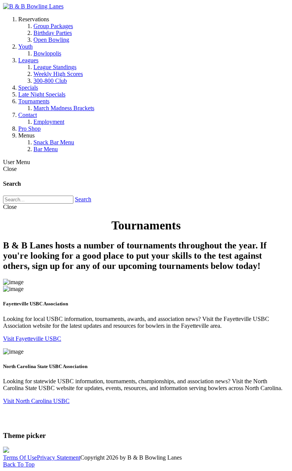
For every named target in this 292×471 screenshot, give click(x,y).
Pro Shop (29, 128)
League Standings (54, 67)
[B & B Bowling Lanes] (33, 6)
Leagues (28, 60)
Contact (27, 115)
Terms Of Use (20, 457)
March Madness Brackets (63, 108)
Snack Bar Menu (53, 142)
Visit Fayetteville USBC (32, 338)
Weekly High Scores (58, 74)
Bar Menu (45, 149)
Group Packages (53, 26)
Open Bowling (51, 39)
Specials (28, 87)
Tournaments (33, 101)
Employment (48, 122)
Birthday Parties (52, 33)
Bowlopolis (47, 53)
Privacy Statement (58, 457)
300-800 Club (50, 80)
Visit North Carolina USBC (36, 401)
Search (83, 199)
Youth (25, 46)
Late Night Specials (41, 94)
